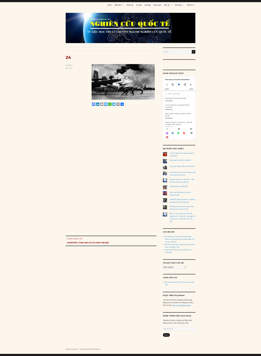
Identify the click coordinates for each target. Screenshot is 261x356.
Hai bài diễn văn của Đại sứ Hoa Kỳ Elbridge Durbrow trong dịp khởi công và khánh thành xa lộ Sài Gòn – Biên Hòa (179, 239)
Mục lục (167, 5)
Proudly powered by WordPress (90, 349)
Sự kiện (139, 5)
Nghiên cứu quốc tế (72, 349)
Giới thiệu (178, 5)
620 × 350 (69, 68)
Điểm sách (157, 5)
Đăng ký (166, 335)
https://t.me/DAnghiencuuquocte (181, 305)
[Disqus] (111, 146)
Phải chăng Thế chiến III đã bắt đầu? (175, 98)
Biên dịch (118, 5)
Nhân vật (130, 5)
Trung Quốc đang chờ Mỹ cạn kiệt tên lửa (182, 166)
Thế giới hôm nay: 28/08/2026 (178, 186)
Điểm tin (190, 5)
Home (109, 5)
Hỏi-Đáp (148, 5)
